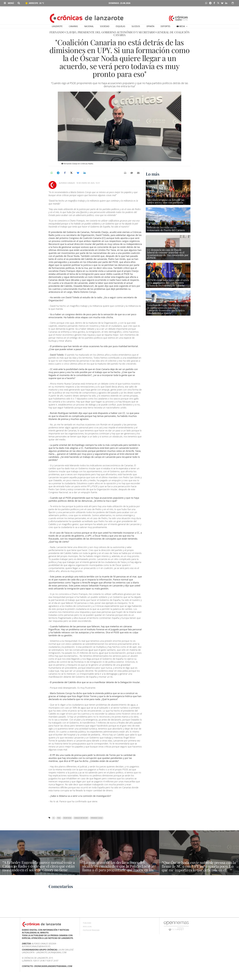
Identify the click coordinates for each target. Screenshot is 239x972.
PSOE (58, 818)
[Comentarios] (132, 173)
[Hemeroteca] (233, 3)
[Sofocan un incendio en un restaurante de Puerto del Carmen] (168, 219)
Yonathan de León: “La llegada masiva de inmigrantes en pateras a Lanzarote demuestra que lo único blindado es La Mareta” (167, 309)
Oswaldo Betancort (81, 818)
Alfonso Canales (67, 183)
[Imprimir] (125, 173)
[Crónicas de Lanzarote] (87, 18)
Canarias (73, 26)
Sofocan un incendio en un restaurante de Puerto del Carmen (166, 229)
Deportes (165, 26)
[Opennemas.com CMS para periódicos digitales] (176, 926)
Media (182, 26)
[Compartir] (207, 3)
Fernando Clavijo (96, 818)
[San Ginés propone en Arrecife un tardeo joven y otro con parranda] (168, 192)
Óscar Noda (67, 818)
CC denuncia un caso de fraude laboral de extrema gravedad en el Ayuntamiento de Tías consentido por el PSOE (167, 253)
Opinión (150, 26)
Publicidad (87, 923)
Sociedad (104, 26)
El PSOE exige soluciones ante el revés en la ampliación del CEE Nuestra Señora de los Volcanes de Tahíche (168, 282)
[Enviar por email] (138, 173)
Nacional (89, 26)
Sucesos (136, 26)
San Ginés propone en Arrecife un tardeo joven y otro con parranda (165, 201)
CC (53, 818)
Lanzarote (57, 26)
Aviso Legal (87, 927)
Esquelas (120, 26)
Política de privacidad (91, 930)
